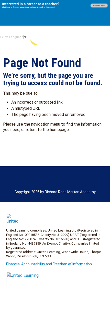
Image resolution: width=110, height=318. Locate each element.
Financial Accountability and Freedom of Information (49, 264)
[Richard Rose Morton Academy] (69, 37)
